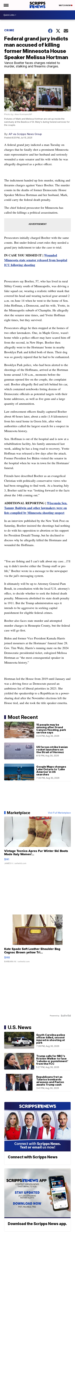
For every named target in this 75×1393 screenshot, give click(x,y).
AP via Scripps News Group (25, 134)
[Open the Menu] (6, 5)
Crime (9, 30)
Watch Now (65, 5)
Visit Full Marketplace (59, 813)
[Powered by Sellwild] (66, 1015)
